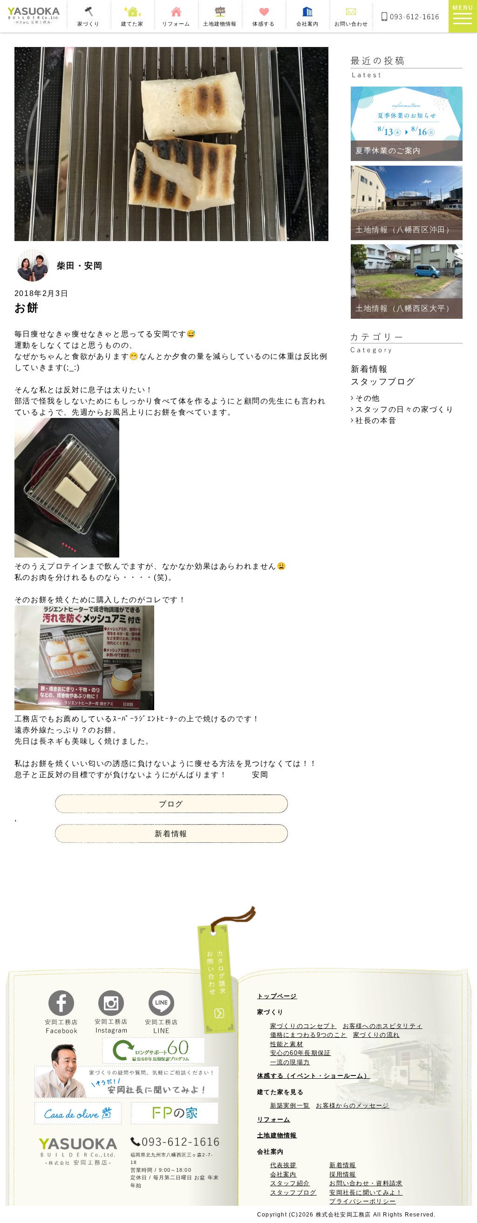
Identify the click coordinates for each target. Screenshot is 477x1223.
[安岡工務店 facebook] (61, 1031)
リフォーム (274, 1119)
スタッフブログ (293, 1192)
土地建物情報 (277, 1135)
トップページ (277, 996)
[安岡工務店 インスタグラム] (111, 1031)
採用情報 (342, 1174)
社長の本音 (375, 420)
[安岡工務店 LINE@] (161, 1031)
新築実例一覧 (290, 1105)
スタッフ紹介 (290, 1183)
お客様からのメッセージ (352, 1105)
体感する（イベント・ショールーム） (313, 1075)
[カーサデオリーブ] (78, 1115)
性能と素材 (287, 1044)
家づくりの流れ (376, 1034)
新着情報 (171, 834)
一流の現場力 (290, 1062)
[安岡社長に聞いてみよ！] (126, 1070)
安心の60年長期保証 (300, 1052)
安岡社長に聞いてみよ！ (365, 1192)
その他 (367, 398)
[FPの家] (174, 1115)
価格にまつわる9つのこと (309, 1034)
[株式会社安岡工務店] (33, 16)
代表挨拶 (283, 1165)
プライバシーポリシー (362, 1201)
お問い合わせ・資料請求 (365, 1183)
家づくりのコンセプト (303, 1025)
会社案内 (283, 1174)
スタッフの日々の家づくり (404, 409)
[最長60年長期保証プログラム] (153, 1052)
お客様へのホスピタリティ (383, 1025)
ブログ (171, 804)
